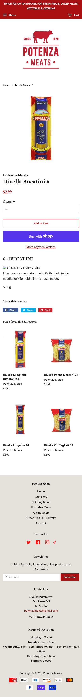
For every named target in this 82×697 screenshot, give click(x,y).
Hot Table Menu (41, 507)
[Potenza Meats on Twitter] (28, 543)
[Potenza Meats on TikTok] (54, 542)
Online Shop (41, 512)
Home (6, 85)
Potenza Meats (52, 673)
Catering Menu (41, 502)
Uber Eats (41, 523)
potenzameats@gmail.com (41, 610)
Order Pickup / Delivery (41, 517)
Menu (12, 15)
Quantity (9, 201)
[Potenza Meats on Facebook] (38, 543)
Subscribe (70, 577)
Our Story (41, 496)
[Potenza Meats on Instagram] (47, 543)
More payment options (41, 247)
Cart (76, 15)
